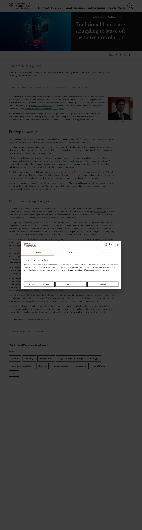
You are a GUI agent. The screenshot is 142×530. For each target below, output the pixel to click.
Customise (71, 284)
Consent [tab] (38, 252)
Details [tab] (71, 252)
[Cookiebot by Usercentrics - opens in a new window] (108, 245)
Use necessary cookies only (39, 284)
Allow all (103, 284)
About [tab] (104, 252)
